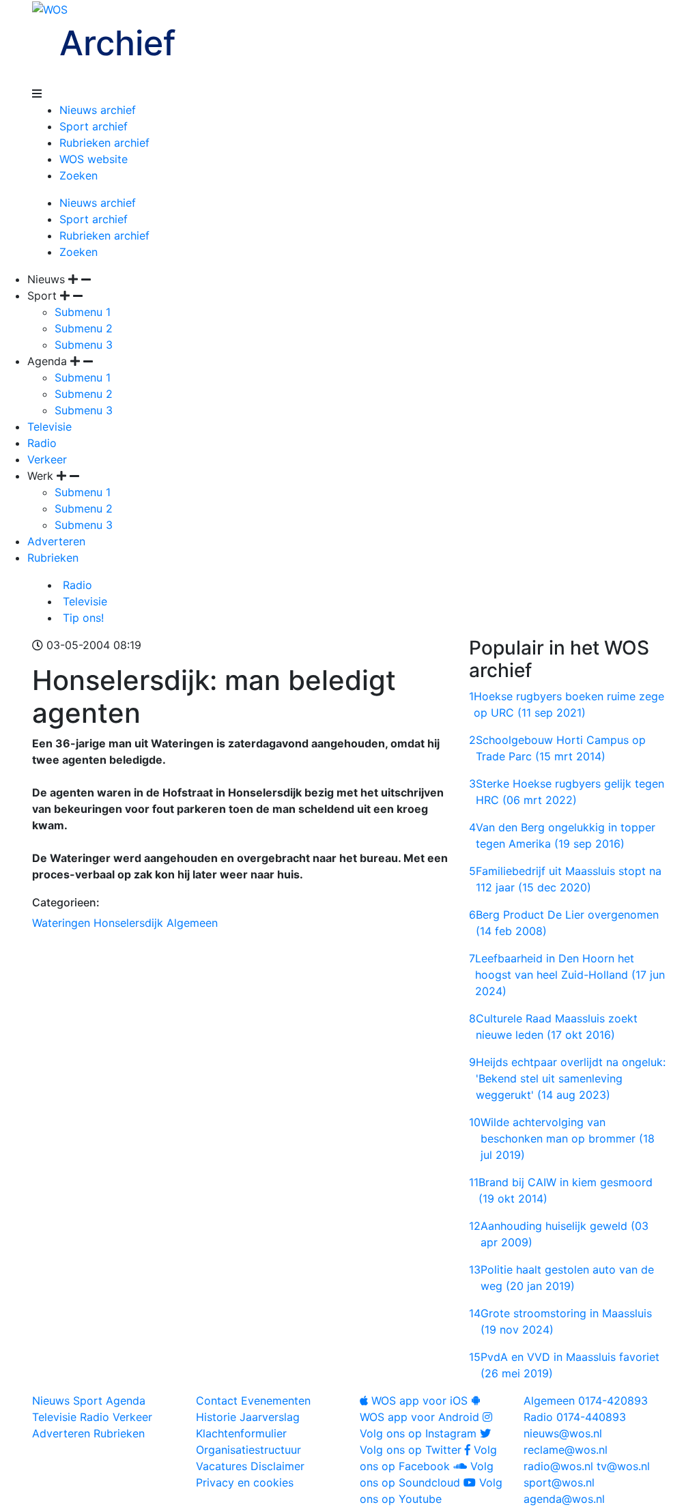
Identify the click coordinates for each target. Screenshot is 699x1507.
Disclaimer (277, 1466)
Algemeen (192, 923)
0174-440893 (575, 1417)
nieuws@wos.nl (563, 1433)
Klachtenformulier (241, 1433)
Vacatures (221, 1466)
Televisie (49, 426)
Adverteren (56, 541)
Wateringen (61, 923)
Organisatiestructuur (248, 1449)
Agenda (125, 1400)
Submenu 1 (83, 312)
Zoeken (78, 175)
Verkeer (47, 459)
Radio (42, 443)
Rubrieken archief (104, 142)
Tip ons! (81, 618)
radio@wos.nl (558, 1466)
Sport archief (93, 126)
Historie (216, 1417)
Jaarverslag (270, 1417)
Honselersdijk (128, 923)
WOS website (93, 159)
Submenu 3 (84, 344)
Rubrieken (53, 557)
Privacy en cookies (245, 1482)
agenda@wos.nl (564, 1499)
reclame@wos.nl (566, 1449)
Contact (217, 1400)
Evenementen (276, 1400)
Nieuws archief (97, 110)
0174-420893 (586, 1400)
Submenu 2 (84, 328)
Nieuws (51, 1400)
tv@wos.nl (623, 1466)
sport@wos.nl (559, 1482)
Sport (87, 1400)
